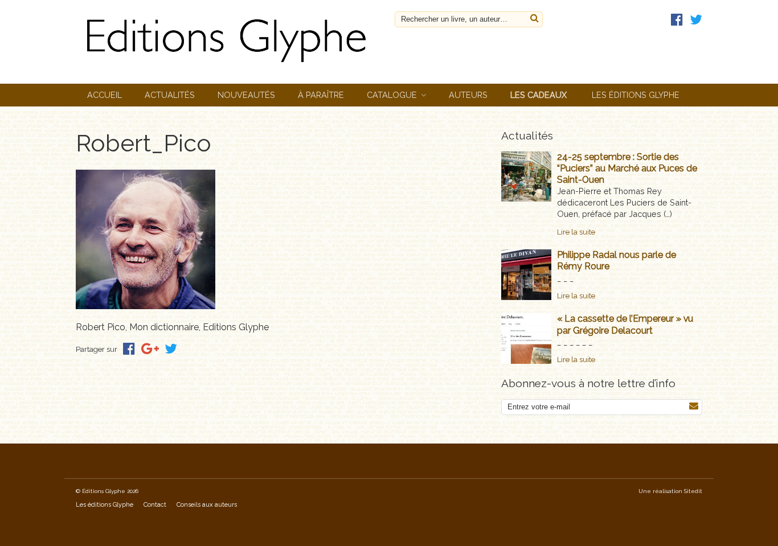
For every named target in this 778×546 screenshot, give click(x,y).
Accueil (104, 95)
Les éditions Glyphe (635, 95)
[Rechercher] (534, 18)
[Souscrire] (694, 406)
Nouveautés (246, 95)
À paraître (321, 95)
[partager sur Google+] (150, 348)
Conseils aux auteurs (207, 504)
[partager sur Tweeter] (171, 348)
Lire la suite (576, 232)
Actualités (170, 95)
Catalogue (392, 95)
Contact (155, 504)
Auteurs (468, 95)
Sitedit (693, 491)
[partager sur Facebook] (129, 348)
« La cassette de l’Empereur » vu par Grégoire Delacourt (625, 324)
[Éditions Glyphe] (229, 65)
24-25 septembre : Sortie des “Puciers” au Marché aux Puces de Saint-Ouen (627, 168)
